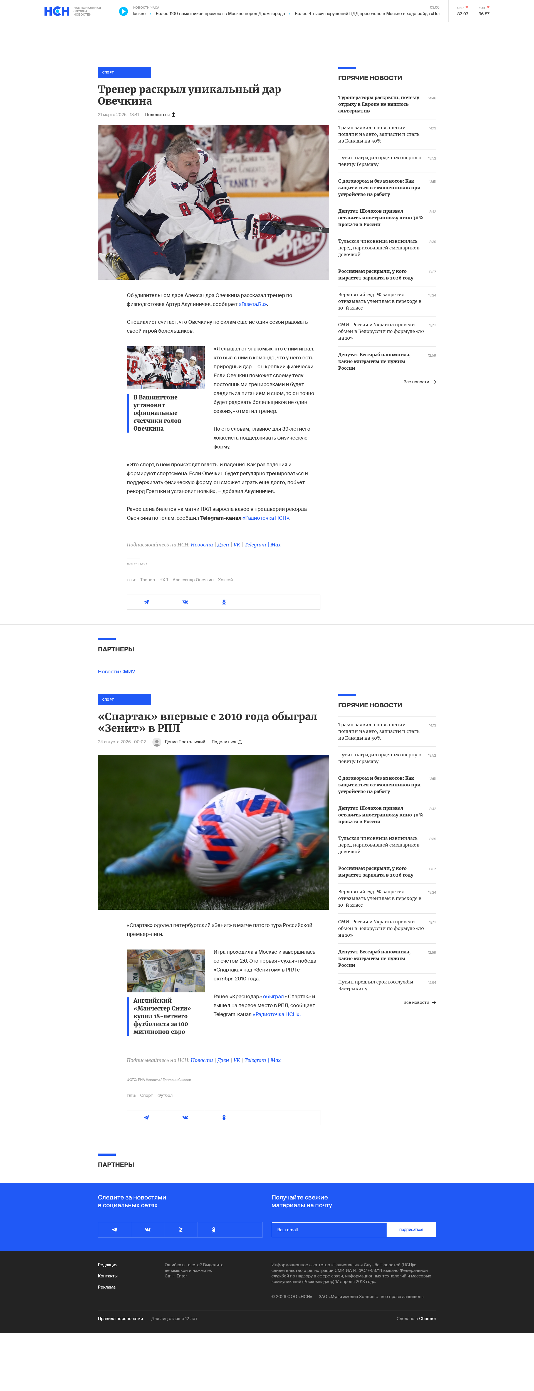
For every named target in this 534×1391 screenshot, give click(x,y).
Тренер (147, 580)
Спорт (146, 1095)
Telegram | (257, 544)
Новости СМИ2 (116, 671)
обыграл (273, 996)
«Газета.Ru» (253, 304)
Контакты (108, 1276)
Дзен (223, 544)
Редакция (107, 1265)
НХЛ (163, 580)
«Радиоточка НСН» (266, 518)
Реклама (106, 1287)
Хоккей (225, 580)
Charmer (427, 1318)
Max (276, 544)
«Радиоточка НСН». (277, 1014)
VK (237, 544)
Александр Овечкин (193, 580)
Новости (202, 544)
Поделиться (157, 114)
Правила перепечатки (120, 1318)
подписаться (411, 1230)
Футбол (165, 1095)
